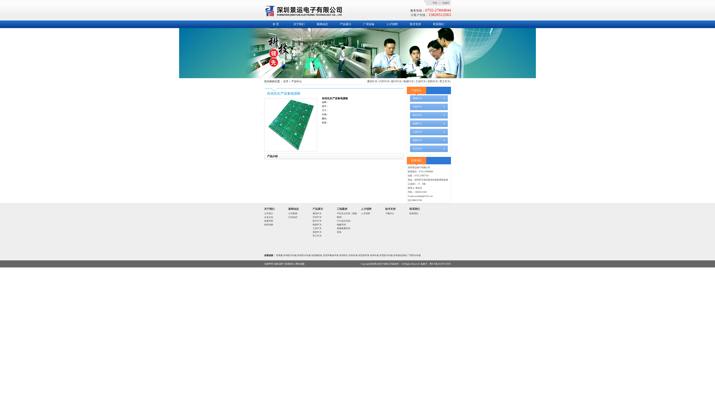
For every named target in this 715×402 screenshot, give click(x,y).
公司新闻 (292, 213)
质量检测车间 (343, 228)
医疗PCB (396, 81)
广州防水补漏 (414, 255)
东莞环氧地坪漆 (331, 255)
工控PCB (420, 81)
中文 (435, 2)
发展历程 (268, 221)
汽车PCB (384, 81)
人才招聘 (392, 24)
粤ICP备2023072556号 (440, 264)
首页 (285, 81)
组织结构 (268, 224)
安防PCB (433, 81)
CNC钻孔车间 (343, 221)
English (445, 2)
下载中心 (389, 213)
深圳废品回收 (400, 255)
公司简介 (268, 213)
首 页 (276, 24)
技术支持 (415, 24)
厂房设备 (368, 24)
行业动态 (292, 217)
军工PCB (445, 81)
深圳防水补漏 (290, 255)
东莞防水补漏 (386, 255)
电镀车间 (341, 224)
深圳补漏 (353, 255)
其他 (339, 232)
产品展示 (345, 24)
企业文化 (268, 217)
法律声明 (268, 264)
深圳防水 (343, 255)
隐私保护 (279, 264)
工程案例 (342, 209)
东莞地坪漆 (363, 255)
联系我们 (438, 24)
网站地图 (299, 264)
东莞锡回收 (316, 255)
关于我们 (299, 24)
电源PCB (408, 81)
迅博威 (279, 255)
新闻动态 (322, 24)
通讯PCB (372, 81)
